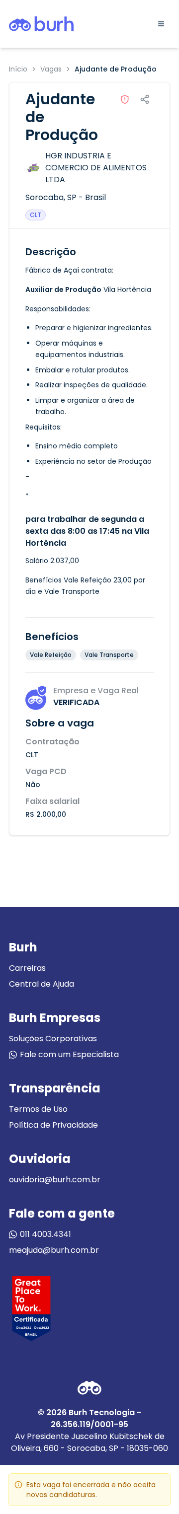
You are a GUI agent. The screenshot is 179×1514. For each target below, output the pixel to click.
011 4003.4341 (45, 1234)
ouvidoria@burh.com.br (54, 1179)
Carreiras (27, 968)
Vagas (51, 69)
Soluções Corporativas (53, 1038)
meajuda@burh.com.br (54, 1250)
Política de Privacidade (53, 1125)
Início (18, 69)
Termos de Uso (38, 1109)
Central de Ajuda (41, 984)
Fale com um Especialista (69, 1054)
